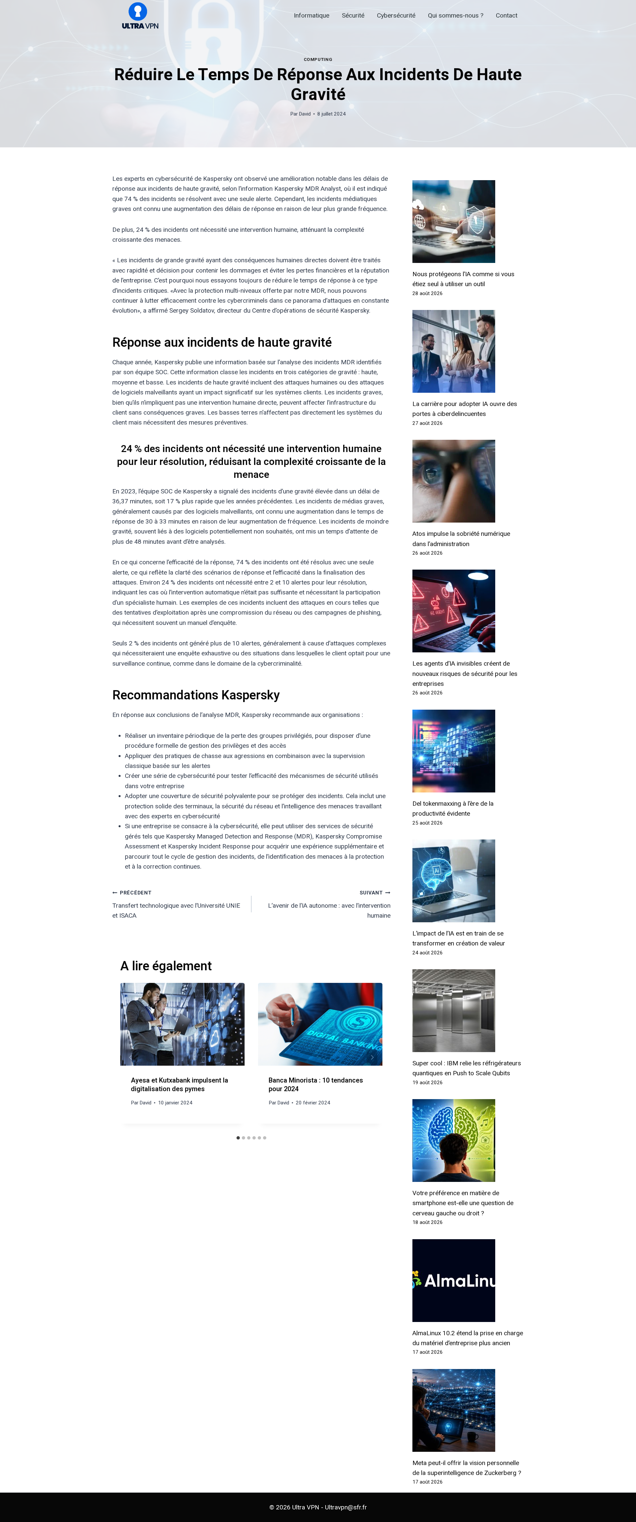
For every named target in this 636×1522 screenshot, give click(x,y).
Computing (318, 59)
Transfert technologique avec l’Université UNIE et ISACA (176, 904)
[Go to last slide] (131, 1057)
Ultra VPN (305, 1507)
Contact (506, 15)
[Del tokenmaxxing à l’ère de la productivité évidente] (468, 751)
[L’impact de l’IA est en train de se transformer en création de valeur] (468, 880)
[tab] (238, 1138)
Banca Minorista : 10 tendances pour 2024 (316, 1085)
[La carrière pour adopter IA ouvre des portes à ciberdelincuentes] (468, 351)
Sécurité (353, 15)
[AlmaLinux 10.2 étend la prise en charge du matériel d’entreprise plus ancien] (468, 1280)
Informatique (311, 15)
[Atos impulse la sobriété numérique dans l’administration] (468, 481)
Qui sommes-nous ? (455, 15)
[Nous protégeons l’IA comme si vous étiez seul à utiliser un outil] (468, 221)
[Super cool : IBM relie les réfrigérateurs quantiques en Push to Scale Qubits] (468, 1010)
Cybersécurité (396, 15)
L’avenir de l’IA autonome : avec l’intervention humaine (329, 904)
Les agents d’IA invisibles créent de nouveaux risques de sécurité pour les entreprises (464, 673)
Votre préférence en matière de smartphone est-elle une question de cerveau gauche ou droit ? (462, 1203)
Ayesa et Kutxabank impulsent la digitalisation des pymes (179, 1085)
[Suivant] (372, 1057)
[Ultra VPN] (137, 15)
